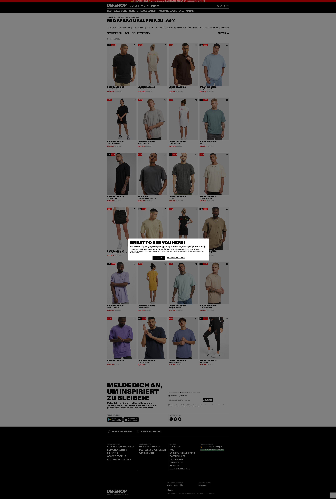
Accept (158, 258)
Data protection (135, 253)
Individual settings (176, 258)
